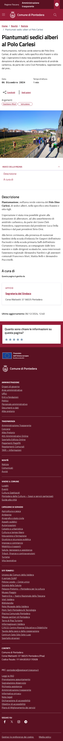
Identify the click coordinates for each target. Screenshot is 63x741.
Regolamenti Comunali (13, 446)
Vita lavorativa (9, 560)
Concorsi (6, 429)
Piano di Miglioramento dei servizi (18, 707)
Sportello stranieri (11, 638)
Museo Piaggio (9, 592)
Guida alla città (9, 499)
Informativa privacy (11, 693)
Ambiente (6, 514)
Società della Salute (11, 585)
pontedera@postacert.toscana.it (23, 670)
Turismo (6, 557)
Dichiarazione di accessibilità (16, 700)
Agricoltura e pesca (11, 511)
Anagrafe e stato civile (13, 518)
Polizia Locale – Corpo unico (15, 581)
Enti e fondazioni (10, 397)
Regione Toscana (11, 4)
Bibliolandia (7, 603)
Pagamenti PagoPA (11, 443)
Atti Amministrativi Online (15, 436)
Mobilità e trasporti (11, 546)
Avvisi (5, 471)
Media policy (45, 737)
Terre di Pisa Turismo (12, 620)
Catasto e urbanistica (12, 529)
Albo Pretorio (8, 432)
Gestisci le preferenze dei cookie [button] (18, 737)
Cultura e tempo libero (13, 532)
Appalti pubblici (9, 521)
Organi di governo (10, 386)
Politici (5, 400)
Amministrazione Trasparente (16, 425)
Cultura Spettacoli (11, 492)
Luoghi (5, 485)
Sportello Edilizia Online (13, 439)
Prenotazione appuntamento (16, 679)
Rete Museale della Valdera (15, 606)
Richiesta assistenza (12, 686)
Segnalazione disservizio (14, 683)
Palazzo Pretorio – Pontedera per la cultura (23, 589)
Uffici (4, 393)
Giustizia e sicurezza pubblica (16, 539)
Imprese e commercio (12, 543)
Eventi (5, 489)
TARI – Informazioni (11, 450)
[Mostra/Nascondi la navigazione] (3, 14)
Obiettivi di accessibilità (13, 704)
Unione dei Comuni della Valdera (18, 574)
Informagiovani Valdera (13, 624)
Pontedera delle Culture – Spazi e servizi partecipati (27, 496)
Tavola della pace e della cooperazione (20, 631)
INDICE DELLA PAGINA (12, 166)
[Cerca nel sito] (55, 14)
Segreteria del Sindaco (18, 293)
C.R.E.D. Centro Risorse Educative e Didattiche (24, 627)
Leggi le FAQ (8, 676)
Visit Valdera (8, 599)
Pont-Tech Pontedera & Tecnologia (19, 610)
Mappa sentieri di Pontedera (16, 617)
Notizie (5, 464)
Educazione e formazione (14, 536)
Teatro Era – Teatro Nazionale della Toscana (23, 596)
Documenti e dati (10, 407)
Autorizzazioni (9, 525)
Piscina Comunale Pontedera (16, 613)
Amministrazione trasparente (30, 4)
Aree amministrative (12, 390)
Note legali (7, 697)
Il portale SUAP (9, 578)
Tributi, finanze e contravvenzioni (18, 553)
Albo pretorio (8, 411)
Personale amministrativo (14, 404)
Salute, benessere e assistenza (17, 550)
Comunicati (7, 468)
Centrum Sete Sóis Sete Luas (16, 634)
